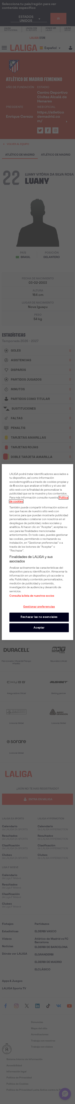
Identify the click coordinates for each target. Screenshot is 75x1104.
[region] (37, 552)
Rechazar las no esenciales (39, 617)
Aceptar (39, 627)
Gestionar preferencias (39, 606)
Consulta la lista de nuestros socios (31, 595)
